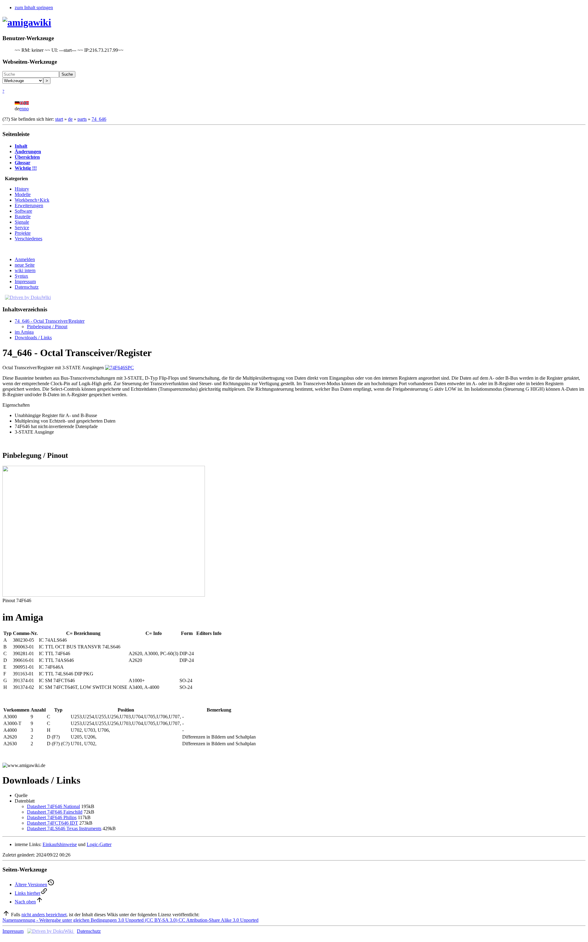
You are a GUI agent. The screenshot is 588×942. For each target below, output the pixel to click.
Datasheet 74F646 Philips (52, 817)
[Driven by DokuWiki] (28, 297)
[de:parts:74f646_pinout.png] (103, 595)
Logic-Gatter (99, 844)
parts (82, 119)
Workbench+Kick (32, 200)
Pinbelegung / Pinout (47, 326)
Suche (67, 74)
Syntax (21, 276)
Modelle (23, 194)
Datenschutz (27, 287)
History (22, 189)
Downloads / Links (33, 337)
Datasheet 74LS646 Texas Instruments (64, 828)
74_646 (99, 119)
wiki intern (25, 270)
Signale (22, 222)
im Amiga (24, 332)
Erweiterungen (29, 205)
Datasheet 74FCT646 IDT (52, 823)
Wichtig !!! (26, 168)
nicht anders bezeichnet (43, 914)
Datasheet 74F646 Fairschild (54, 812)
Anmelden (25, 259)
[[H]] (26, 22)
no (26, 108)
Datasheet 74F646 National (53, 806)
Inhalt (21, 146)
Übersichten (27, 157)
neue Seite (25, 265)
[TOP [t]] (6, 914)
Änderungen (28, 151)
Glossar (22, 162)
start (59, 119)
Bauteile (23, 216)
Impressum (25, 281)
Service (22, 227)
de (70, 119)
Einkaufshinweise (60, 844)
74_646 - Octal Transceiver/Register (50, 321)
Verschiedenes (28, 238)
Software (23, 211)
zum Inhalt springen (34, 7)
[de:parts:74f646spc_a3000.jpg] (119, 367)
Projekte (23, 233)
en (21, 108)
